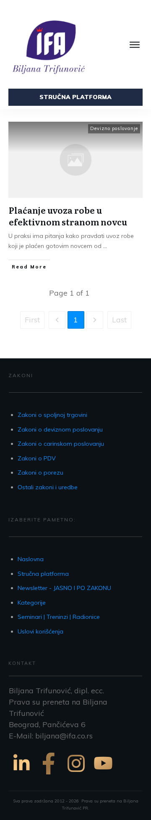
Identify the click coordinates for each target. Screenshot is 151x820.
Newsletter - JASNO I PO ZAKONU (64, 588)
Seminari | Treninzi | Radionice (59, 617)
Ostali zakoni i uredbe (48, 487)
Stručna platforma (43, 573)
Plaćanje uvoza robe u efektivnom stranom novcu (68, 216)
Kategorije (32, 602)
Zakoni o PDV (37, 458)
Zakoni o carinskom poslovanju (61, 443)
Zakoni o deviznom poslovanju (60, 429)
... (105, 246)
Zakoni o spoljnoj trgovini (52, 415)
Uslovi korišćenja (40, 631)
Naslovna (31, 559)
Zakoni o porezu (40, 472)
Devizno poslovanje (114, 128)
